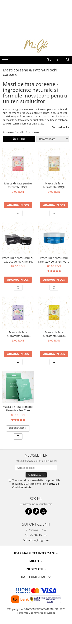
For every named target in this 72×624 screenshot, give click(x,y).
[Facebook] (28, 511)
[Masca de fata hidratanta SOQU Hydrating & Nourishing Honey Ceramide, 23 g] (54, 312)
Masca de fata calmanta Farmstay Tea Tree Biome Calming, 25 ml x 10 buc (18, 408)
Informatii (35, 569)
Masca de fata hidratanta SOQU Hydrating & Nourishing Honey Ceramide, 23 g (54, 334)
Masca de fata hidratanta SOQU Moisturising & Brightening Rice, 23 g (54, 185)
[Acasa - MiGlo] (36, 46)
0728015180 (38, 535)
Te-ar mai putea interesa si (34, 553)
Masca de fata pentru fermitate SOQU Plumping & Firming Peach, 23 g (18, 185)
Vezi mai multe (60, 127)
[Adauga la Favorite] (18, 213)
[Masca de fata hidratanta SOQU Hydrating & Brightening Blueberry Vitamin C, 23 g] (18, 312)
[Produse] (5, 60)
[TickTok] (36, 511)
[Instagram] (43, 511)
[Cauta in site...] (67, 59)
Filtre (21, 139)
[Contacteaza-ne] (49, 59)
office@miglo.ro (38, 540)
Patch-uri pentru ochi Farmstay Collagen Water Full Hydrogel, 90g (54, 259)
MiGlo (34, 561)
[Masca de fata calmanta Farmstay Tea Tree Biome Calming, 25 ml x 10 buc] (18, 387)
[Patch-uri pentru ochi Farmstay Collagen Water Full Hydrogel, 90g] (54, 238)
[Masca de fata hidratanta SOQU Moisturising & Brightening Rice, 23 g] (54, 164)
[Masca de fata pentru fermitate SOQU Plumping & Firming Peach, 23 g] (18, 164)
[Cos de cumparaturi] (59, 59)
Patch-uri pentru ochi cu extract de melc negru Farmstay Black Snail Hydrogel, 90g (18, 259)
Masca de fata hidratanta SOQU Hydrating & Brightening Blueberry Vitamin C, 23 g (18, 334)
